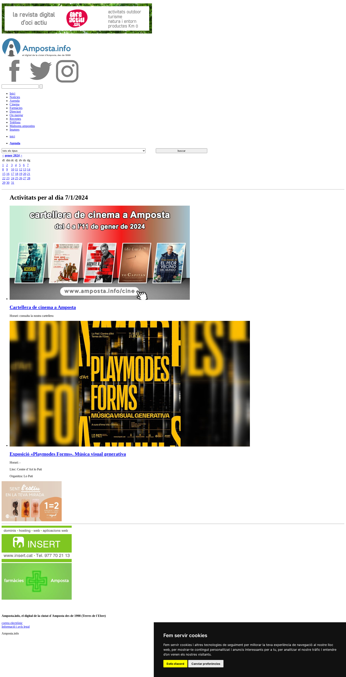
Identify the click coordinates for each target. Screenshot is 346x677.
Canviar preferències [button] (205, 663)
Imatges (14, 129)
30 (7, 182)
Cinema (14, 104)
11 (16, 169)
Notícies (15, 97)
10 (12, 169)
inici (12, 136)
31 (12, 182)
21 (28, 174)
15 (3, 174)
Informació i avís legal (16, 626)
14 (28, 169)
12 (20, 169)
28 (28, 178)
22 (3, 178)
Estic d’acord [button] (175, 663)
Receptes (15, 118)
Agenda (15, 100)
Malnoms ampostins (22, 126)
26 (20, 178)
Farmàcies (16, 108)
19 (20, 174)
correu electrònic (12, 623)
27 (24, 178)
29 (3, 182)
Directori (15, 111)
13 (24, 169)
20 (24, 174)
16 (7, 174)
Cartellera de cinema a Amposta (43, 307)
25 (16, 178)
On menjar (16, 115)
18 (16, 174)
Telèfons (15, 122)
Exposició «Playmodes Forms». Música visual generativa (68, 454)
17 (12, 174)
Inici (12, 93)
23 (7, 178)
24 (12, 178)
